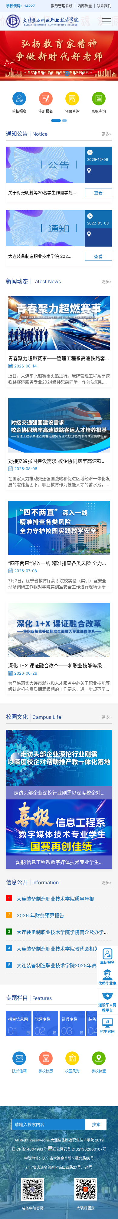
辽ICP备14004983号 (29, 1149)
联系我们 (104, 6)
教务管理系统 (62, 6)
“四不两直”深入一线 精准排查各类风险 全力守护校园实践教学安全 (59, 563)
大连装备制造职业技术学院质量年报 (55, 899)
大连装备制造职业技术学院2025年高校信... (63, 965)
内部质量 (84, 6)
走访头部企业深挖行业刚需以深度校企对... (59, 793)
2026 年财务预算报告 (40, 915)
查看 (98, 192)
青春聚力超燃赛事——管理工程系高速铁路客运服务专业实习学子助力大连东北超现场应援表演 (59, 358)
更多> (106, 133)
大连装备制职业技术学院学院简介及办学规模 (65, 932)
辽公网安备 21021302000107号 (79, 1149)
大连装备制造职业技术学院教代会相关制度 (63, 949)
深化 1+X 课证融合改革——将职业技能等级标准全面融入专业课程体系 (59, 666)
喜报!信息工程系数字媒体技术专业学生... (59, 862)
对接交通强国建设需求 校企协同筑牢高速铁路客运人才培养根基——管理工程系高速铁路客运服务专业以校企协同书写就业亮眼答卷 (59, 461)
